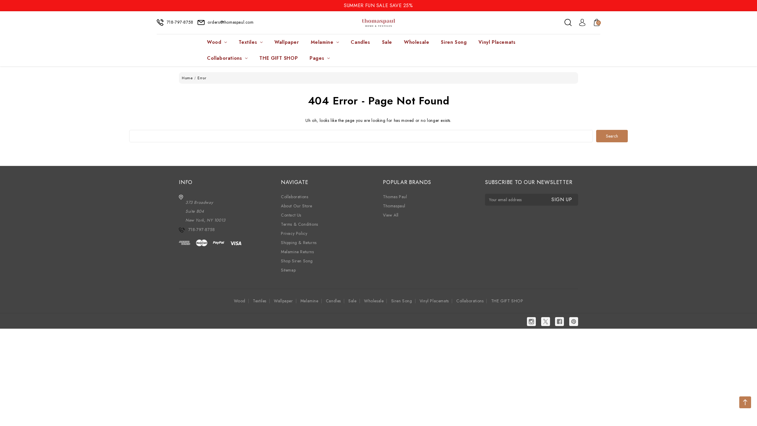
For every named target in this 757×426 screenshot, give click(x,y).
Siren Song (454, 42)
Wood (214, 42)
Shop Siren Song (297, 261)
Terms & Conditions (299, 224)
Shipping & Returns (299, 243)
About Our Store (296, 206)
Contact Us (291, 215)
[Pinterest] (573, 321)
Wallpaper (286, 42)
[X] (545, 321)
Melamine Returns (297, 252)
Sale (387, 42)
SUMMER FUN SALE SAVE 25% (378, 5)
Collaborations (224, 58)
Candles (360, 42)
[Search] (568, 22)
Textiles (248, 42)
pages (317, 58)
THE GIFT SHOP (278, 58)
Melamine (322, 42)
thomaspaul (394, 206)
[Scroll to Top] (745, 402)
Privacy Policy (294, 233)
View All (391, 215)
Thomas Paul (395, 197)
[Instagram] (531, 321)
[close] (752, 5)
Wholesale (416, 42)
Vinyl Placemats (496, 42)
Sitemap (288, 270)
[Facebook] (559, 321)
